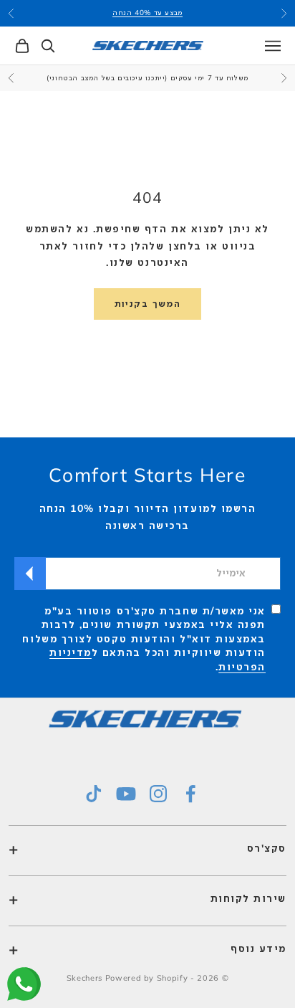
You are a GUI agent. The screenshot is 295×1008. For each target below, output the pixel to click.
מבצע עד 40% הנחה (147, 12)
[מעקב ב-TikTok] (94, 793)
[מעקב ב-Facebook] (190, 793)
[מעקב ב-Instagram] (158, 793)
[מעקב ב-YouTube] (126, 793)
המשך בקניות (148, 303)
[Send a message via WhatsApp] (24, 984)
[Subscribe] (30, 573)
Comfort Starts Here (147, 474)
